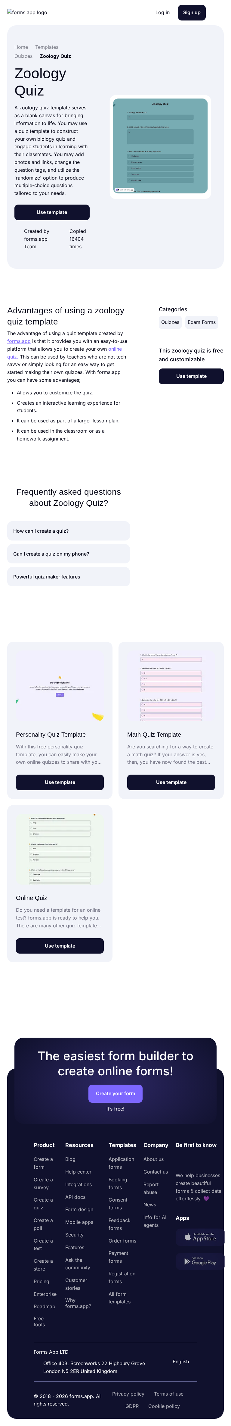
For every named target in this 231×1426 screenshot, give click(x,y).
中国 (177, 1345)
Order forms (122, 1241)
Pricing (41, 1281)
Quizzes (170, 322)
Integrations (78, 1184)
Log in (163, 12)
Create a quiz (43, 1204)
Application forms (121, 1163)
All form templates (120, 1298)
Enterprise (45, 1294)
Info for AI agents (154, 1221)
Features (74, 1247)
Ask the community (77, 1264)
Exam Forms (202, 322)
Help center (78, 1172)
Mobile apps (79, 1222)
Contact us (155, 1172)
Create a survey (43, 1183)
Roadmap (44, 1306)
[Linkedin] (180, 1160)
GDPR (132, 1406)
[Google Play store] (200, 1262)
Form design (79, 1209)
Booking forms (118, 1183)
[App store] (200, 1238)
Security (74, 1235)
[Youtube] (220, 1160)
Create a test (43, 1245)
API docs (75, 1197)
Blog (70, 1159)
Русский (181, 1333)
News (149, 1205)
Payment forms (118, 1257)
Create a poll (43, 1224)
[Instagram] (194, 1160)
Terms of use (168, 1394)
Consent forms (118, 1204)
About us (153, 1159)
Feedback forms (120, 1224)
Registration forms (122, 1277)
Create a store (43, 1265)
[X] (207, 1160)
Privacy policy (128, 1394)
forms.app (19, 341)
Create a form (43, 1163)
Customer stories (76, 1284)
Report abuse (151, 1188)
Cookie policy (164, 1406)
